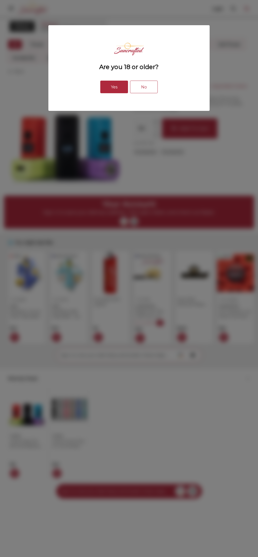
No (144, 87)
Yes (114, 87)
